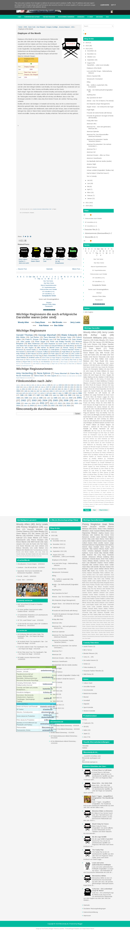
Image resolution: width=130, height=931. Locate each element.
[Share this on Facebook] (23, 236)
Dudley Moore (87, 464)
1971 (64, 391)
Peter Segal (40, 342)
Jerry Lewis (75, 322)
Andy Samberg (106, 480)
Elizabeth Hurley (108, 551)
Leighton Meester (101, 580)
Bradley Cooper (102, 482)
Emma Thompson (102, 618)
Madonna (106, 606)
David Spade (87, 436)
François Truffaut (42, 351)
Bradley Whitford (97, 458)
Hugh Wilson (66, 351)
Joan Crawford (109, 602)
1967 (38, 391)
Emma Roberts (101, 596)
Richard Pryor (110, 500)
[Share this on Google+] (28, 236)
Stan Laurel (98, 504)
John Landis (25, 342)
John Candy (90, 371)
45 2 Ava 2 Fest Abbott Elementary (61, 729)
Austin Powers (88, 646)
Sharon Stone (95, 634)
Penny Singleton (29, 527)
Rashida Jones (86, 634)
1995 (34, 398)
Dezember (90, 51)
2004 (44, 400)
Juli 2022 (56, 687)
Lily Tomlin (110, 580)
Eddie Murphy (99, 340)
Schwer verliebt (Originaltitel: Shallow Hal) (100, 170)
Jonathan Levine (34, 357)
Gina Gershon (106, 620)
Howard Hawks (31, 349)
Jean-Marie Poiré (21, 345)
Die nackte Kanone (89, 660)
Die (34, 277)
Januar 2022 (57, 708)
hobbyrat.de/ (48, 684)
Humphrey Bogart (88, 494)
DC (43, 287)
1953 (17, 389)
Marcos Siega (46, 363)
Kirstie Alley (98, 553)
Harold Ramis (54, 351)
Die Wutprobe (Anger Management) (98, 104)
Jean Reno (110, 369)
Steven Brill (30, 351)
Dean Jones (98, 417)
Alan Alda (97, 431)
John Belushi (94, 468)
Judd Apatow (55, 349)
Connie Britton (93, 594)
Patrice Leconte (30, 359)
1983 (73, 393)
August (89, 63)
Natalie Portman (109, 608)
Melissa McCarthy (22, 548)
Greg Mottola (66, 357)
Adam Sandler (108, 344)
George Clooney (96, 387)
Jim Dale (102, 355)
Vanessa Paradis (99, 636)
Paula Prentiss (90, 584)
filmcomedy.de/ (47, 727)
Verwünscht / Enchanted (94, 79)
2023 (68, 406)
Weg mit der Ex (72, 259)
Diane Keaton (32, 554)
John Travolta (95, 409)
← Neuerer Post (21, 269)
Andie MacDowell (87, 590)
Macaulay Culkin (101, 444)
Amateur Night (91, 164)
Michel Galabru (109, 365)
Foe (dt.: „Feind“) (22, 576)
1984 (80, 393)
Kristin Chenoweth (108, 604)
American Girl (91, 152)
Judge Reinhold (98, 395)
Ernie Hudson (90, 438)
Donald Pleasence (91, 462)
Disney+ (49, 302)
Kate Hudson (106, 567)
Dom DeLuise (87, 405)
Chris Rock (89, 385)
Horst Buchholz (95, 492)
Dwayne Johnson (102, 385)
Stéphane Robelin (109, 504)
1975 (23, 393)
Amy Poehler (100, 571)
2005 (55, 400)
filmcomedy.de (63, 924)
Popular (87, 510)
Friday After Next (92, 120)
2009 (26, 403)
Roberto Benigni (99, 502)
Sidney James (89, 504)
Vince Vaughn (106, 375)
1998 (55, 398)
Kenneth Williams (92, 337)
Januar (89, 198)
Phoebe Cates (99, 584)
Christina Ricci (91, 574)
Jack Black (107, 391)
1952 (77, 387)
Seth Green (95, 399)
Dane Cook (31, 27)
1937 (54, 385)
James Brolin (98, 494)
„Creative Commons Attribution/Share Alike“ (42, 209)
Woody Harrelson (99, 428)
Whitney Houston (109, 636)
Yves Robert (45, 345)
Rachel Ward (110, 632)
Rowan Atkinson (109, 502)
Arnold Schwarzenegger (90, 432)
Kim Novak (106, 626)
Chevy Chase (95, 403)
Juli (88, 180)
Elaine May (74, 373)
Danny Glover (96, 488)
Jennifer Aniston (106, 527)
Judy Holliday (105, 578)
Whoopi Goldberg (103, 557)
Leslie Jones (86, 606)
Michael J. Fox (107, 446)
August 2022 (57, 554)
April (88, 189)
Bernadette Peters (98, 572)
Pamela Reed (95, 610)
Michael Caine (106, 409)
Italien (85, 730)
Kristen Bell (98, 604)
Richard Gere (102, 450)
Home (20, 27)
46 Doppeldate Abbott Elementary (61, 725)
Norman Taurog (68, 347)
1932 (27, 385)
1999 (63, 398)
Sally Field (92, 612)
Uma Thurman (106, 614)
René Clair (89, 450)
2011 (42, 403)
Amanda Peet (110, 588)
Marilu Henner (98, 608)
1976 (29, 393)
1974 (18, 393)
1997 (48, 398)
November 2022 (58, 544)
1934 (38, 385)
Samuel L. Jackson (89, 427)
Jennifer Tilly (98, 567)
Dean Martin (95, 348)
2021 (53, 406)
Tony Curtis (87, 415)
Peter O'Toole (104, 474)
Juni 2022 (56, 691)
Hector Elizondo (99, 357)
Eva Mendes (110, 596)
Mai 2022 (56, 694)
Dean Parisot (75, 355)
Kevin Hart (110, 379)
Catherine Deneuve (98, 592)
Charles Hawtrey (22, 531)
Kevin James (90, 381)
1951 (71, 387)
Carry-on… (86, 657)
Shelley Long (86, 588)
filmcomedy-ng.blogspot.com (91, 758)
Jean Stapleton (97, 600)
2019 (39, 405)
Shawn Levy (48, 339)
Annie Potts (105, 559)
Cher (107, 592)
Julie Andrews (28, 556)
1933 (32, 385)
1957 (41, 389)
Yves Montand (89, 506)
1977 (35, 393)
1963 (77, 389)
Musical (85, 697)
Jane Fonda (95, 577)
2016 (18, 406)
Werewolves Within (99, 876)
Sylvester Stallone (88, 478)
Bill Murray (109, 342)
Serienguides (80, 17)
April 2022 (56, 698)
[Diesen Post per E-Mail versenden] (20, 241)
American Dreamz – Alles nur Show (98, 155)
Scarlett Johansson (89, 557)
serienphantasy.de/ (47, 724)
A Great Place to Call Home (102, 770)
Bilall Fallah (73, 361)
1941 (78, 385)
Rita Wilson (98, 586)
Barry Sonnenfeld (49, 355)
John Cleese (104, 468)
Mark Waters (34, 345)
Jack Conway (101, 419)
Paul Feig (38, 355)
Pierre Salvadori (42, 359)
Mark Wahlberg (102, 381)
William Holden (98, 454)
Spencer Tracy (94, 413)
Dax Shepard (41, 27)
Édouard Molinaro (57, 345)
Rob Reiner (44, 325)
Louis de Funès (89, 355)
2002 (23, 400)
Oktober (90, 57)
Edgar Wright (56, 357)
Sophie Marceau (104, 634)
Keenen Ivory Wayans (90, 472)
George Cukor (65, 337)
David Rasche (109, 460)
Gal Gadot (99, 574)
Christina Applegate (94, 551)
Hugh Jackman (107, 492)
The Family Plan (97, 850)
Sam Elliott (108, 476)
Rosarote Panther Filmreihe (92, 671)
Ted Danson (95, 452)
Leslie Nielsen (39, 548)
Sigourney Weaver (89, 533)
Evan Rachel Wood (97, 620)
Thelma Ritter (97, 614)
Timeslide (85, 746)
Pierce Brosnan (99, 448)
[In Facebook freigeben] (25, 241)
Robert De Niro (101, 411)
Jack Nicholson (88, 407)
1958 (46, 389)
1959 (53, 389)
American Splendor (93, 131)
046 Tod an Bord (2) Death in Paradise (29, 604)
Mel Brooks (57, 322)
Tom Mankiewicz (46, 361)
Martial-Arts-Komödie (90, 693)
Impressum (34, 21)
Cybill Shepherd (98, 616)
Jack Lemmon (39, 546)
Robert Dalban (91, 425)
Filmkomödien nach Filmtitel (48, 289)
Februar (90, 195)
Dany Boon (40, 322)
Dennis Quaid (98, 436)
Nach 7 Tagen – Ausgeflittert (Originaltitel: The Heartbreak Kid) (102, 798)
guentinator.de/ (47, 677)
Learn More (104, 5)
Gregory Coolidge (52, 27)
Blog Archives (103, 510)
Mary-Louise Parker (92, 630)
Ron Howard (20, 351)
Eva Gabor (88, 620)
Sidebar (84, 748)
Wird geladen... (54, 524)
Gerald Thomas (24, 335)
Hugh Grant (99, 405)
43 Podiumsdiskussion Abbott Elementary (63, 736)
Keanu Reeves (106, 470)
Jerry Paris (64, 353)
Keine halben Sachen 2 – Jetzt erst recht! (24, 261)
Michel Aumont (99, 422)
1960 (59, 389)
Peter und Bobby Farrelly (60, 342)
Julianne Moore (90, 626)
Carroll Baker (90, 616)
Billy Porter (73, 359)
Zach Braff (64, 359)
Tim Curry (103, 427)
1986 (30, 395)
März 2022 (56, 701)
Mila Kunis (91, 571)
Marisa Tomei (104, 539)
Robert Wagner (105, 425)
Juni (88, 183)
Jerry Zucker (75, 353)
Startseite (49, 269)
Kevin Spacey (104, 472)
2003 (34, 400)
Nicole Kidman (86, 632)
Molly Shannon (87, 555)
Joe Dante (19, 355)
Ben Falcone (32, 353)
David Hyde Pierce (97, 460)
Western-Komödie (89, 711)
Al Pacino (97, 480)
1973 (77, 391)
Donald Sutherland (105, 462)
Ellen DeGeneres (92, 618)
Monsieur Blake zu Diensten (102, 811)
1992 (77, 395)
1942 (18, 387)
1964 (18, 391)
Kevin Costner (96, 498)
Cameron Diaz (104, 561)
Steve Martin (88, 353)
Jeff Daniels (103, 393)
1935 (43, 385)
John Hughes (99, 17)
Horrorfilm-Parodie (89, 686)
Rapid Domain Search (88, 928)
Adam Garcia (88, 480)
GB (84, 726)
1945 (36, 387)
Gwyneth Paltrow (87, 577)
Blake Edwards (69, 335)
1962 (71, 389)
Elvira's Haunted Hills (94, 76)
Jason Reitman (21, 357)
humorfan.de (48, 689)
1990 (61, 395)
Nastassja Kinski (109, 630)
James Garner (94, 442)
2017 (25, 405)
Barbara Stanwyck (100, 590)
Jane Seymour (86, 624)
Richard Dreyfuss (96, 476)
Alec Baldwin (100, 377)
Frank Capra (55, 353)
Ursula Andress (91, 636)
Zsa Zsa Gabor (86, 638)
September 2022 (58, 551)
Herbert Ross (74, 343)
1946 (42, 387)
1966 (32, 391)
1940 (72, 385)
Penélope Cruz (105, 610)
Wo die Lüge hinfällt (99, 837)
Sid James (97, 342)
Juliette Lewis (91, 580)
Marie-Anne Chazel (87, 582)
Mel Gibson (92, 500)
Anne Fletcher (63, 375)
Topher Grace (87, 454)
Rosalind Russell (108, 586)
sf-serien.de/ (47, 709)
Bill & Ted (86, 650)
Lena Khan (30, 377)
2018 (32, 406)
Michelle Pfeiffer (108, 553)
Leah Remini (107, 628)
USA (72, 27)
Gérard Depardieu (101, 389)
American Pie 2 (91, 149)
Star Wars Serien (49, 283)
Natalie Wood (86, 610)
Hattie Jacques (89, 527)
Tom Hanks (44, 544)
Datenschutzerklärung (90, 912)
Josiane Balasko (87, 578)
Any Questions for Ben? (94, 98)
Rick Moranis (87, 411)
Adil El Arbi (56, 361)
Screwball (86, 700)
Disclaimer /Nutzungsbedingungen (94, 908)
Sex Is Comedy (92, 176)
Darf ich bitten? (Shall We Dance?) (98, 173)
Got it (113, 5)
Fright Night (90, 110)
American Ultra (91, 123)
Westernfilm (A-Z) (91, 237)
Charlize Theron (102, 563)
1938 (60, 385)
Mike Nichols (41, 347)
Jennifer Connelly (96, 624)
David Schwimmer (88, 490)
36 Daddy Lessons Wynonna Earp (28, 657)
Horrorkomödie (88, 690)
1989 (54, 395)
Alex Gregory (64, 361)
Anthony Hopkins (88, 456)
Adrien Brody (106, 399)
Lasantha (61, 928)
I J (51, 277)
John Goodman (107, 442)
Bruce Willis (89, 379)
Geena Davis (86, 598)
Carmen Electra (87, 592)
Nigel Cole (55, 363)
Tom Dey (35, 361)
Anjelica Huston (104, 533)
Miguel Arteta (27, 361)
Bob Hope (104, 432)
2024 (87, 42)
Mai (88, 186)
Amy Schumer (109, 571)
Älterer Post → (77, 269)
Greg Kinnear (87, 389)
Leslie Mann (95, 539)
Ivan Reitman (62, 339)
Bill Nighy (97, 415)
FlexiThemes (45, 928)
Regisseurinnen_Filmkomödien (66, 17)
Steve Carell (90, 367)
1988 (46, 395)
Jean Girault (77, 339)
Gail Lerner (72, 375)
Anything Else (91, 95)
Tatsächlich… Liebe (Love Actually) (98, 65)
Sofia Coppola (51, 376)
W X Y (52, 279)
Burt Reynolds (109, 383)
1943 (24, 387)
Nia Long (97, 555)
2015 (76, 403)
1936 (48, 385)
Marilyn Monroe (104, 568)
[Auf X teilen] (24, 241)
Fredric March (109, 417)
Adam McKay (70, 345)
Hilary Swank (103, 622)
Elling (88, 82)
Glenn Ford (108, 387)
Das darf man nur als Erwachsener (59, 261)
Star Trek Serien (48, 281)
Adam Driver (110, 478)
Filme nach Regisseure (49, 17)
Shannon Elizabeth (103, 612)
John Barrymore (94, 421)
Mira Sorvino (101, 630)
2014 (68, 403)
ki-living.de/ (47, 692)
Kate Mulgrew (99, 626)
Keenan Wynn (101, 373)
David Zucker (62, 343)
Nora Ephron (43, 373)
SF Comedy (90, 17)
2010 (33, 403)
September (91, 60)
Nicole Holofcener (23, 376)
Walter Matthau (88, 377)
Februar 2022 (57, 705)
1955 (29, 389)
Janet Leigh (103, 577)
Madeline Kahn (103, 545)
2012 (52, 403)
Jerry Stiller (100, 496)
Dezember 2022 (58, 541)
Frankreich (86, 723)
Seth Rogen (95, 375)
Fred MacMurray (98, 363)
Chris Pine (95, 486)
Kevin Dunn (110, 395)
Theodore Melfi (54, 359)
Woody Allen (23, 322)
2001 (79, 397)
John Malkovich (88, 444)
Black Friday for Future (100, 824)
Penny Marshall (61, 373)
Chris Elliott (107, 403)
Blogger (79, 924)
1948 (53, 387)
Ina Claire (89, 600)
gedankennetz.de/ (48, 670)
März (89, 192)
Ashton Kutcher (96, 383)
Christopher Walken (97, 369)
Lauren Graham (99, 628)
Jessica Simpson (64, 27)
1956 (35, 389)
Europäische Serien (49, 296)
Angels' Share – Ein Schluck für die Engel (100, 107)
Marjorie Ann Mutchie (23, 550)
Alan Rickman (107, 431)
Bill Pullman (110, 377)
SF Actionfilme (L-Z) (48, 293)
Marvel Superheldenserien (48, 285)
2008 (18, 403)
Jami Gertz (111, 622)
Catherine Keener (101, 541)
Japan (85, 733)
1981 (60, 393)
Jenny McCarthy (105, 624)
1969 (51, 391)
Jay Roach (76, 351)
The (38, 279)
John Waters (36, 363)
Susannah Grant (26, 365)
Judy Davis (97, 578)
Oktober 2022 (57, 547)
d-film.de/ (47, 720)
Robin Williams (102, 371)
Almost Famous (92, 167)
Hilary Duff (89, 567)
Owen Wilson (21, 533)
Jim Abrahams (43, 349)
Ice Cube (108, 405)
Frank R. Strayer (32, 339)
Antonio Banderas (102, 456)
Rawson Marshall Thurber (70, 349)
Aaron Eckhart (100, 478)
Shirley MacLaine (107, 531)
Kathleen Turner (87, 553)
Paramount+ (49, 306)
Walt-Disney (87, 674)
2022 (107, 17)
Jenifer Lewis (106, 600)
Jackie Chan (103, 440)
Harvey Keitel (93, 440)
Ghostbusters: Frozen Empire (27, 564)
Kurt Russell (105, 498)
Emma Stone (104, 565)
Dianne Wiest (92, 543)
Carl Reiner (34, 337)
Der (30, 277)
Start (19, 17)
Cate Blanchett (91, 563)
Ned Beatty (101, 500)
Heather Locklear (105, 598)
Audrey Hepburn (87, 572)
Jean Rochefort (88, 393)
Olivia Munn (94, 632)
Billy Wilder (20, 337)
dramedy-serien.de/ (47, 706)
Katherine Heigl (93, 545)
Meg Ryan (97, 582)
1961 (65, 389)
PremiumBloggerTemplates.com (73, 928)
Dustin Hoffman (109, 436)
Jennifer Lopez (95, 537)
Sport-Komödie (88, 707)
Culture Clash (87, 683)
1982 (66, 393)
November (90, 54)
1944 (30, 387)
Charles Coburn (104, 484)
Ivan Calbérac (76, 357)
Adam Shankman (49, 343)
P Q (73, 277)
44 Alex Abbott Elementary (58, 732)
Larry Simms (92, 344)
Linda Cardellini (97, 606)
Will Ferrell (104, 353)
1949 (59, 387)
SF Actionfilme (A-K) (48, 291)
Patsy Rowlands (108, 555)
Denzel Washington (101, 490)
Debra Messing (91, 596)
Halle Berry (89, 622)
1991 (70, 395)
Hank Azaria (97, 464)
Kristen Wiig (86, 539)
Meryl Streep (105, 547)
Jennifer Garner (103, 543)
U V (43, 279)
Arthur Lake (98, 335)
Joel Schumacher (26, 363)
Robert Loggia (102, 397)
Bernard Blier (87, 401)
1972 (70, 391)
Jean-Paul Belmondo (89, 496)
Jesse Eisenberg (101, 466)
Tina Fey (93, 588)
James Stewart (102, 407)
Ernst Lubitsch (43, 353)
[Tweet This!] (25, 236)
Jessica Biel (110, 577)
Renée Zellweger (87, 586)
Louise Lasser (93, 568)
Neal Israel (29, 355)
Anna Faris (102, 529)
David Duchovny (107, 488)
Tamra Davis (39, 376)
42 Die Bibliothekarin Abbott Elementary (63, 741)
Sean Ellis (71, 363)
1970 (57, 391)
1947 (47, 387)
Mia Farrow (37, 556)
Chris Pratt (105, 486)
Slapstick (86, 704)
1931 (22, 385)
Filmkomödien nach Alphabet (32, 17)
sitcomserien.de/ (47, 712)
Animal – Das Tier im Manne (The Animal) (100, 101)
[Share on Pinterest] (30, 236)
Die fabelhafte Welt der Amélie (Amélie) (99, 161)
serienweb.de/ (47, 730)
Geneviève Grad (109, 574)
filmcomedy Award (23, 21)
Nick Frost (110, 422)
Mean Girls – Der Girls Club (102, 783)
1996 (41, 398)
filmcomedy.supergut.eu (89, 762)
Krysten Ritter (91, 628)
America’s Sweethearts (94, 158)
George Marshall (47, 335)
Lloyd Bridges (87, 422)
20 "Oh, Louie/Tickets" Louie (26, 620)
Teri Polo (90, 614)
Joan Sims (108, 524)
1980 (54, 393)
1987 (38, 395)
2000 (70, 398)
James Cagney (87, 466)
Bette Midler (91, 541)
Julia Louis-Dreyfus (88, 604)
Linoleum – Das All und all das (27, 567)
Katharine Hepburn (107, 537)
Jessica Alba (90, 602)
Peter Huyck (63, 363)
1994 (26, 398)
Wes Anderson (34, 344)
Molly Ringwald (104, 582)
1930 (17, 385)
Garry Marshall (50, 337)
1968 (44, 391)
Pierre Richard (104, 351)
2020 (45, 406)
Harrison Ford (108, 464)
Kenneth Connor (93, 346)
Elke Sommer (94, 565)
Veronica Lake (101, 588)
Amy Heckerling (24, 373)
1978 (42, 393)
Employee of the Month (29, 33)
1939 (66, 385)
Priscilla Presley (109, 584)
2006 (25, 27)
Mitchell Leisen (55, 347)
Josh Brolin (95, 470)
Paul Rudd (99, 361)
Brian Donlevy (106, 415)
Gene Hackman (102, 438)
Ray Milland (110, 448)
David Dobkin (46, 357)
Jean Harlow (42, 554)
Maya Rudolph (94, 547)
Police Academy (88, 667)
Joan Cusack (94, 531)
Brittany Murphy (93, 561)
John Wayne (86, 498)
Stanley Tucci (106, 413)
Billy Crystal (100, 401)
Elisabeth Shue (107, 616)
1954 (23, 389)
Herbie (85, 664)
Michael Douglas (96, 446)
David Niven (87, 417)
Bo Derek (110, 590)
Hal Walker (89, 419)
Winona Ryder (104, 549)
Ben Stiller (58, 325)
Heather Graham (95, 598)
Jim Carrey (100, 379)
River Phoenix (89, 502)
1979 (48, 393)
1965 (25, 391)
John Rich (109, 496)
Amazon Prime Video (49, 304)
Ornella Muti (102, 632)
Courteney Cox (103, 594)
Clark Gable (107, 434)
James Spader (108, 494)
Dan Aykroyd (109, 346)
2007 (76, 401)
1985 (22, 395)
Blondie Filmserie (88, 653)
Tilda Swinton (93, 549)
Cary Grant (101, 367)
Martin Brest (19, 359)
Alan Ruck (109, 454)
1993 (18, 398)
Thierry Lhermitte (107, 452)
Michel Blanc (93, 474)
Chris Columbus (63, 355)
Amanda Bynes (95, 559)
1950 (65, 387)
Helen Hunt (96, 622)
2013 (60, 403)
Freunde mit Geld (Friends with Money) (99, 113)
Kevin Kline (90, 397)
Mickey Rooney (87, 448)
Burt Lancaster (94, 484)
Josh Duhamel (107, 421)
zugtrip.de (47, 698)
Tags (94, 510)
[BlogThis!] (22, 241)
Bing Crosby (92, 482)
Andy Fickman (20, 353)
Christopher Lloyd (95, 434)
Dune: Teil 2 (21, 580)
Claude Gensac (20, 554)
